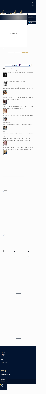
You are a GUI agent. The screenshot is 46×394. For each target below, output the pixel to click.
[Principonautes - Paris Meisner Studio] (12, 14)
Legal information (3, 381)
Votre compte (33, 5)
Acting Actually (3, 365)
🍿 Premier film (3, 354)
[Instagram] (4, 370)
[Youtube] (5, 370)
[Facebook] (2, 370)
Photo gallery (3, 355)
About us (32, 2)
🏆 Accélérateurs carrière (4, 362)
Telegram (3, 364)
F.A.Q (32, 4)
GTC (1, 380)
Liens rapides (33, 1)
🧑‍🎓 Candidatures (3, 352)
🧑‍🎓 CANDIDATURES (2, 13)
